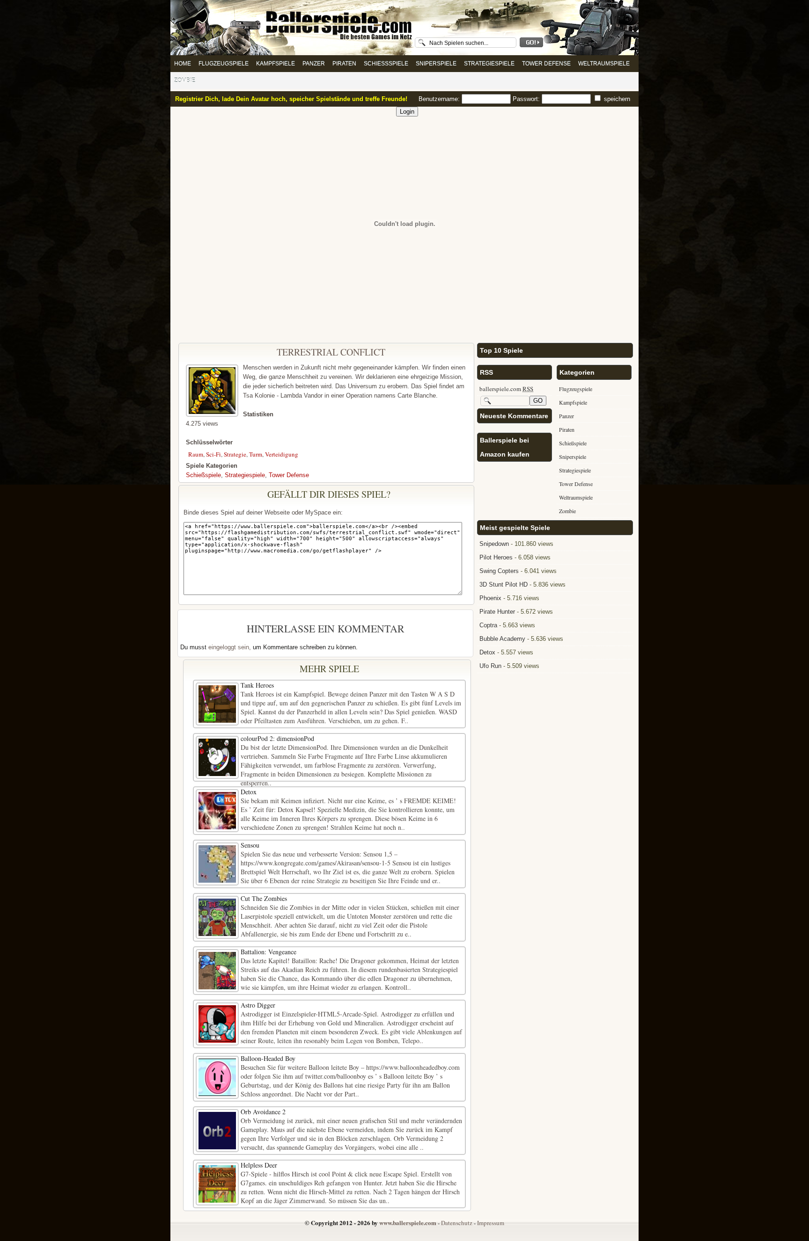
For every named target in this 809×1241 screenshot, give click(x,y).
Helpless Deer (259, 1165)
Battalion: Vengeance (268, 951)
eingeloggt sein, (229, 647)
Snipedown (494, 543)
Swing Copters (499, 570)
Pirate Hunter (497, 611)
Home (182, 63)
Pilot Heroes (496, 557)
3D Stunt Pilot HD (503, 584)
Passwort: (527, 98)
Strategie (235, 454)
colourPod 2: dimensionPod (277, 738)
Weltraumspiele (604, 63)
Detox (249, 791)
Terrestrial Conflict (331, 352)
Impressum (490, 1223)
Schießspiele (386, 63)
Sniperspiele (436, 63)
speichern (616, 98)
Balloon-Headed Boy (268, 1058)
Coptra (488, 625)
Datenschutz (456, 1223)
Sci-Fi (213, 454)
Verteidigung (281, 454)
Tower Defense (546, 63)
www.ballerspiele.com (407, 1222)
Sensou (250, 845)
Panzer (313, 63)
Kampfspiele (275, 63)
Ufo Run (490, 665)
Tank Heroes (257, 685)
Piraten (344, 63)
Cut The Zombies (264, 898)
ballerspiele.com (506, 389)
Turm (255, 454)
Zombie (184, 80)
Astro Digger (258, 1005)
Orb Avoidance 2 (263, 1111)
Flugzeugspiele (224, 63)
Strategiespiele (489, 63)
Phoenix (490, 598)
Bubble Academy (502, 638)
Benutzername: (440, 98)
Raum (195, 454)
